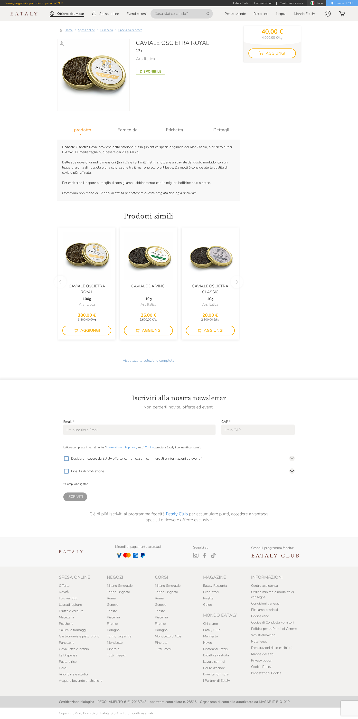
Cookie (149, 447)
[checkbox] (66, 459)
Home (69, 30)
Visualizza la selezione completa (148, 360)
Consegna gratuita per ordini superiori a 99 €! (33, 3)
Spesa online (86, 30)
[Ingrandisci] (61, 43)
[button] (328, 14)
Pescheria (106, 30)
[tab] (80, 130)
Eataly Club (177, 514)
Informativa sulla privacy (121, 447)
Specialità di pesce (130, 30)
